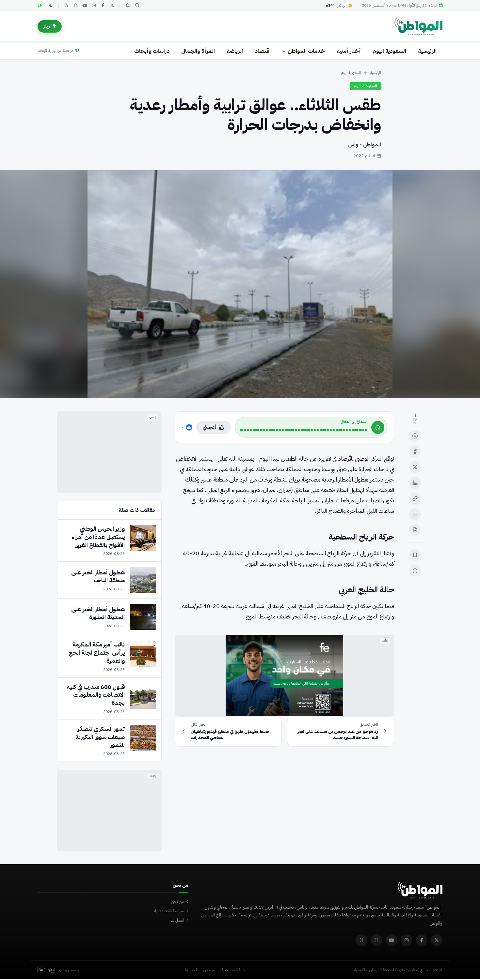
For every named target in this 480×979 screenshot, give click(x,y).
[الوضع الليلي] (51, 5)
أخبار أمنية (349, 51)
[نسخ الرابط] (415, 498)
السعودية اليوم (389, 51)
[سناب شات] (75, 5)
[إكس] (415, 467)
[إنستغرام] (93, 5)
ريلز (46, 26)
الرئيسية (427, 51)
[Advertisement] (109, 452)
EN (40, 5)
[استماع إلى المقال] (415, 570)
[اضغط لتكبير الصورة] (240, 284)
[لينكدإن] (415, 483)
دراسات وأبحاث (151, 51)
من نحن (177, 901)
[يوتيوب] (84, 5)
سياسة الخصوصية (169, 911)
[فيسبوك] (103, 5)
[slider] (303, 430)
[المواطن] (418, 26)
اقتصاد (263, 51)
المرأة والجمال (198, 51)
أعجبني (209, 427)
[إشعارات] (127, 5)
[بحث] (137, 5)
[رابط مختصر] (415, 514)
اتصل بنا (177, 920)
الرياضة (235, 51)
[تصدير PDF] (415, 530)
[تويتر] (112, 5)
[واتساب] (415, 436)
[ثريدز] (66, 5)
